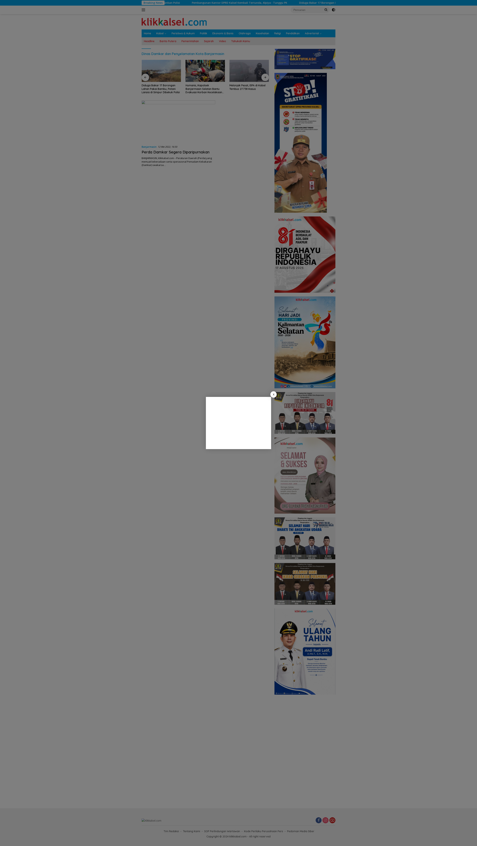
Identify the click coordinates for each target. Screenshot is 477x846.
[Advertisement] (238, 423)
